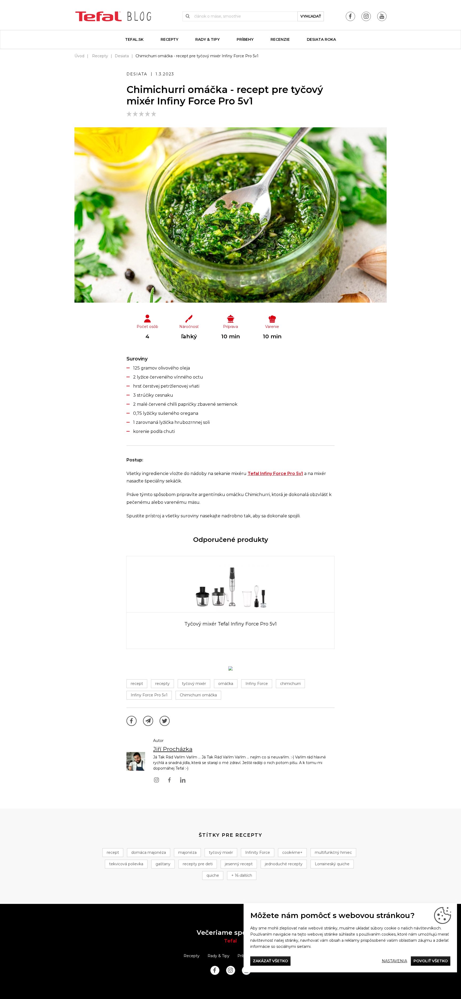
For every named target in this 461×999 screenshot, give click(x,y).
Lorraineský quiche (332, 864)
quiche (212, 875)
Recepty (169, 39)
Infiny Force (256, 683)
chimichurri (290, 683)
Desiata (122, 56)
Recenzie (280, 39)
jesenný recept (239, 864)
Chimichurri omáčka (198, 695)
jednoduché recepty (284, 864)
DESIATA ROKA (321, 39)
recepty (162, 683)
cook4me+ (292, 852)
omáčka (225, 683)
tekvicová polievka (126, 864)
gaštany (163, 864)
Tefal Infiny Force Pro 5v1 (275, 473)
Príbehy (245, 39)
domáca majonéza (148, 852)
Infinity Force (257, 852)
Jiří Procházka (172, 749)
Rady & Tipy (207, 39)
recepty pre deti (198, 864)
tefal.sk (134, 39)
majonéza (187, 852)
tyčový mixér (194, 683)
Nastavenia (394, 961)
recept (137, 683)
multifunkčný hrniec (333, 852)
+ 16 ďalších (241, 875)
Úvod (79, 56)
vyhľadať (310, 16)
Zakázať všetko (270, 961)
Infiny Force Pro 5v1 (149, 695)
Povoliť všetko (431, 961)
